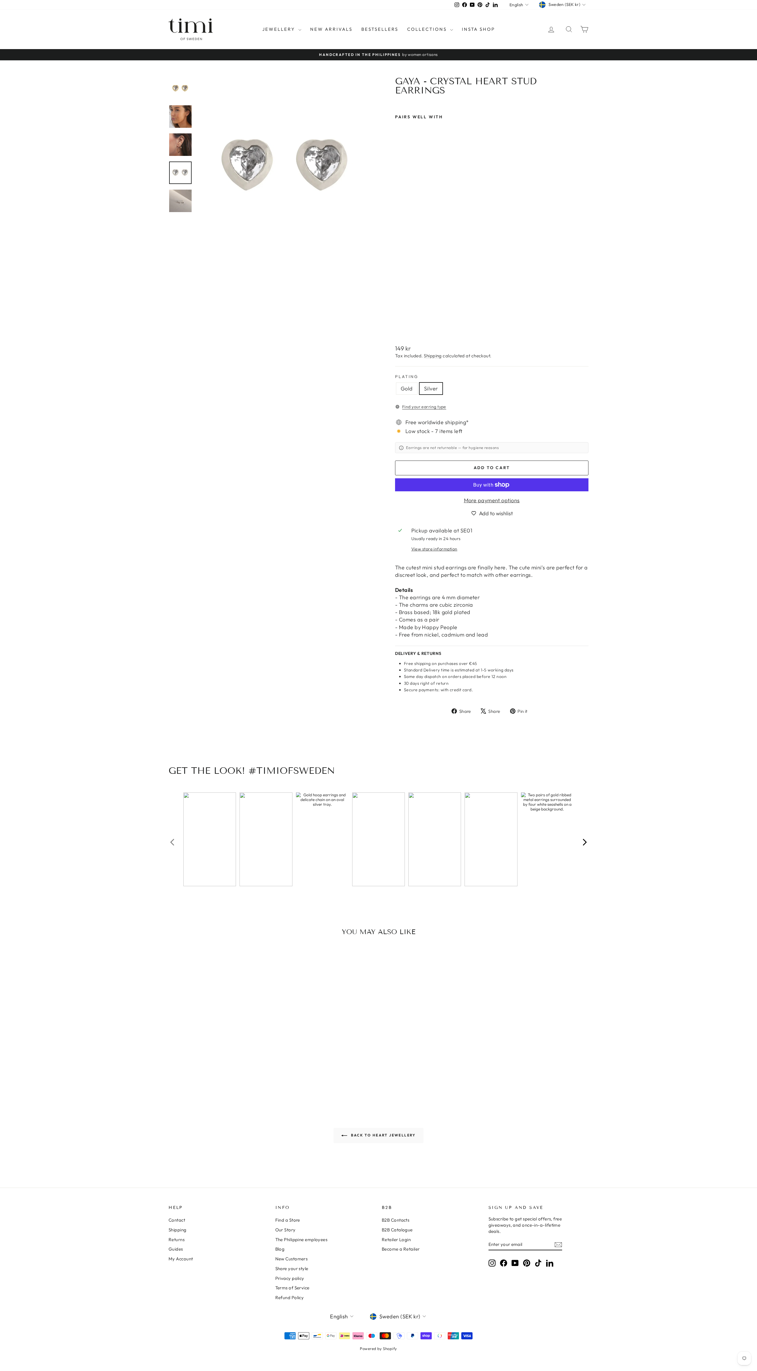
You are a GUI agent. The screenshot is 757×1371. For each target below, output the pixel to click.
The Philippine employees (301, 1239)
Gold (407, 388)
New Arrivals (331, 29)
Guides (176, 1249)
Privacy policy (289, 1278)
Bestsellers (379, 29)
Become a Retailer (401, 1249)
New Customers (291, 1259)
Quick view (218, 1044)
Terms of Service (292, 1288)
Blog (280, 1249)
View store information (434, 549)
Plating (406, 376)
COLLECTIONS (428, 29)
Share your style (291, 1268)
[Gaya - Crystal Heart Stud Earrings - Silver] (407, 326)
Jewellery (279, 29)
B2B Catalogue (397, 1230)
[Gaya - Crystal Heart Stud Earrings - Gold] (399, 326)
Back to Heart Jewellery (383, 1135)
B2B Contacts (395, 1220)
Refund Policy (289, 1297)
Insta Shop (478, 29)
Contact (177, 1220)
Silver (431, 388)
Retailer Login (396, 1239)
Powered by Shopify (378, 1348)
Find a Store (287, 1220)
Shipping (433, 356)
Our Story (285, 1230)
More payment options (492, 500)
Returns (177, 1239)
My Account (181, 1259)
